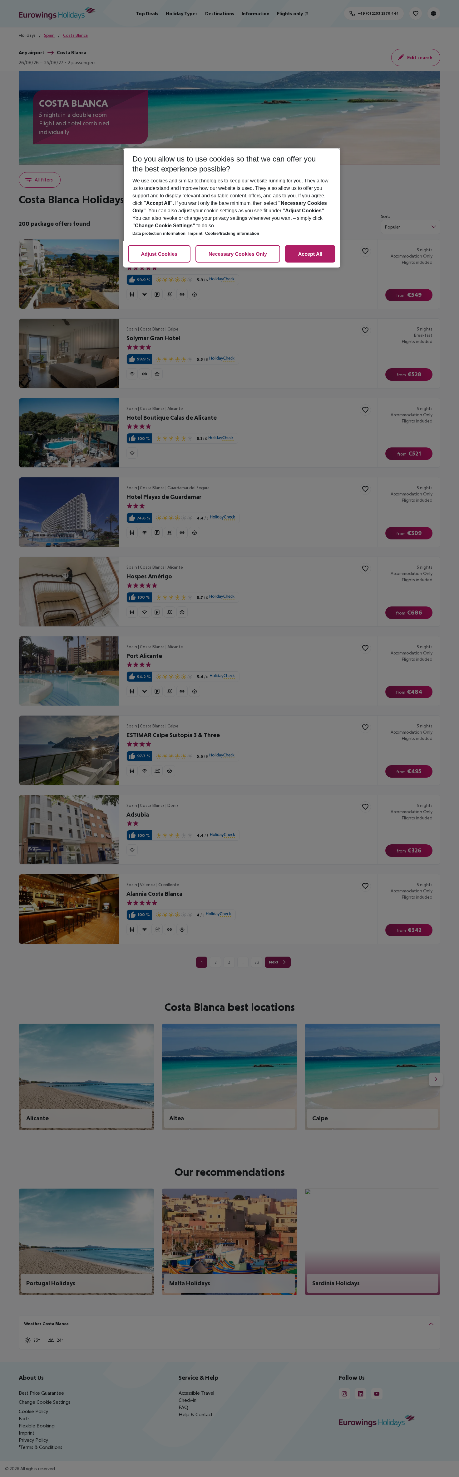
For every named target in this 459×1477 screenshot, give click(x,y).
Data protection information (158, 233)
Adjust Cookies (159, 254)
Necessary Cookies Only (238, 254)
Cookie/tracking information (232, 233)
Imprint (195, 233)
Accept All (310, 254)
